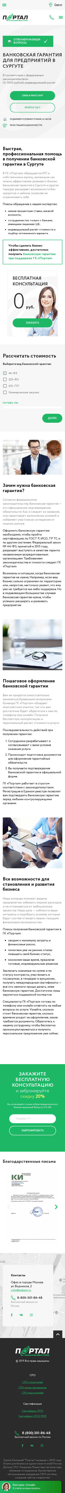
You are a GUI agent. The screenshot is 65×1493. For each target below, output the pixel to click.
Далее (52, 418)
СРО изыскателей (32, 1393)
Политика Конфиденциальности (29, 1140)
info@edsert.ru (21, 1290)
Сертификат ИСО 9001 (32, 1416)
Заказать (32, 323)
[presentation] (8, 1207)
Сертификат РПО (32, 1411)
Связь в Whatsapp (32, 95)
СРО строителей (32, 1382)
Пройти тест (32, 107)
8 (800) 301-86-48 (52, 17)
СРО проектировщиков (32, 1388)
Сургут (58, 5)
